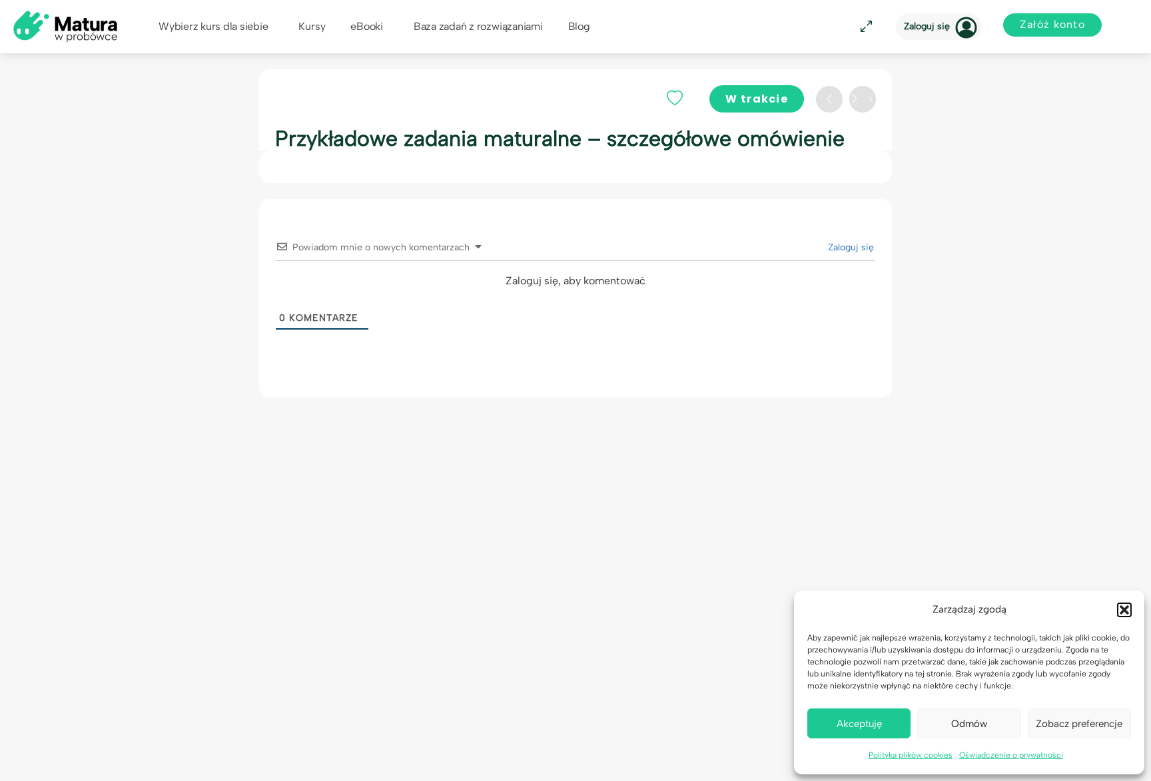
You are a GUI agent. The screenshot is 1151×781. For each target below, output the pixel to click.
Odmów (969, 724)
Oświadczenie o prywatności (1011, 755)
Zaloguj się (927, 26)
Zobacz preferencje (1079, 724)
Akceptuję (859, 724)
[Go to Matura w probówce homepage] (65, 26)
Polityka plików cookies (911, 755)
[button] (1124, 610)
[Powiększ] (864, 27)
